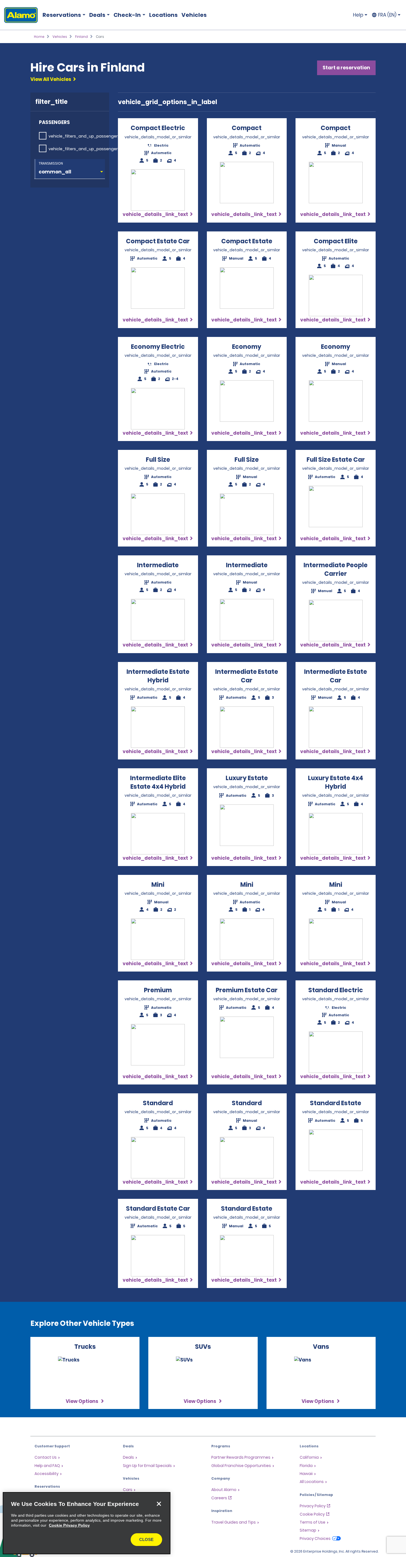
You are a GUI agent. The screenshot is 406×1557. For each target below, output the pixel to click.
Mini (157, 884)
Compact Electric (158, 128)
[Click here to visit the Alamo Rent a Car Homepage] (19, 15)
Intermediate (158, 565)
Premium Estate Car (247, 990)
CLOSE (146, 1539)
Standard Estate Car (158, 1208)
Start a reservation (346, 67)
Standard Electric (335, 990)
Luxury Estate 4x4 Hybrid (335, 782)
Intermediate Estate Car (246, 676)
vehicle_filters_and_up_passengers (84, 136)
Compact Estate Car (158, 241)
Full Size (158, 459)
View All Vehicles (50, 79)
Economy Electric (158, 346)
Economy (246, 346)
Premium (158, 990)
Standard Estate (335, 1103)
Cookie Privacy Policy (69, 1525)
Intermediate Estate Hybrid (157, 676)
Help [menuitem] (358, 15)
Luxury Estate (247, 778)
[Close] (158, 1503)
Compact (247, 128)
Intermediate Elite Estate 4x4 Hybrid (158, 782)
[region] (86, 1523)
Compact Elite (336, 241)
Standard (158, 1103)
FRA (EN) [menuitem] (387, 15)
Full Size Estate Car (336, 459)
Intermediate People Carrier (336, 569)
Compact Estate (246, 241)
